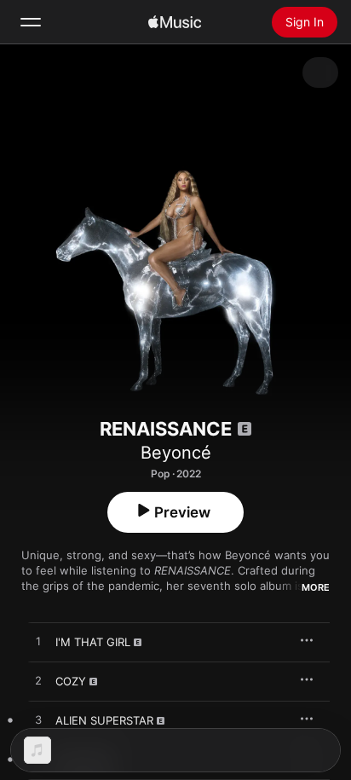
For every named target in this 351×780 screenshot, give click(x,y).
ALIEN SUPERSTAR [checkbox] (104, 720)
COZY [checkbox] (70, 681)
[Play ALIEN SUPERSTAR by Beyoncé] (38, 720)
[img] (174, 22)
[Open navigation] (30, 22)
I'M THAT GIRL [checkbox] (92, 642)
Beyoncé (176, 452)
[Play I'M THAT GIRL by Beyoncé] (38, 642)
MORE (316, 587)
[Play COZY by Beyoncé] (38, 681)
